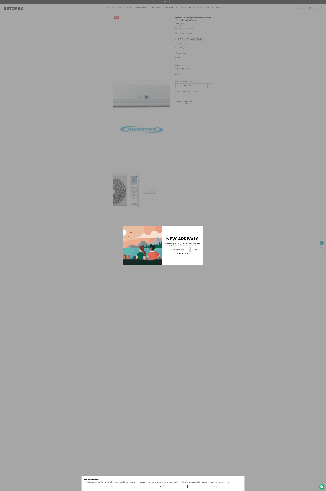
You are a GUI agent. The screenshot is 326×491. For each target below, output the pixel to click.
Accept (162, 487)
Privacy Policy (226, 482)
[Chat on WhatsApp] (321, 486)
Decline (214, 487)
